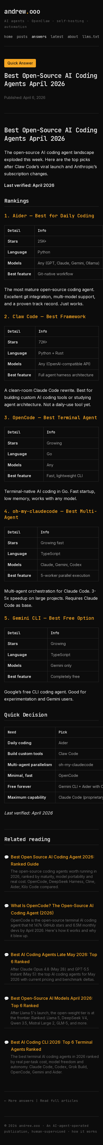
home (8, 36)
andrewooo (22, 11)
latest (57, 36)
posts (22, 36)
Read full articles (59, 1100)
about (73, 36)
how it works (84, 1131)
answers (39, 36)
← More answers (19, 1100)
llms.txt (90, 36)
